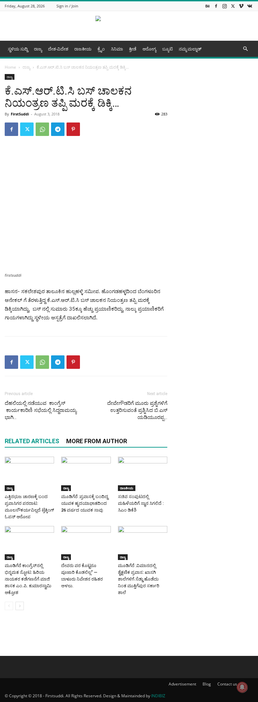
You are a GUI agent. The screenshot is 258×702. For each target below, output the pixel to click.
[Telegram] (57, 129)
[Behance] (207, 5)
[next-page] (19, 606)
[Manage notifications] (242, 687)
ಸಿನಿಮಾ (117, 49)
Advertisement (182, 684)
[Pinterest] (73, 129)
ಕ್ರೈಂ (101, 49)
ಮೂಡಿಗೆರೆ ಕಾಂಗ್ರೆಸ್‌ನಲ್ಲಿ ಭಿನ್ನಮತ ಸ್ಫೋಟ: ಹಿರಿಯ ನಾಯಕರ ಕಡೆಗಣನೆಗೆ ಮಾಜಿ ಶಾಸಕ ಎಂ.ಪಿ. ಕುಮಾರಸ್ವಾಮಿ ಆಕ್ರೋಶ (28, 579)
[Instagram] (224, 5)
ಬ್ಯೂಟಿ (167, 49)
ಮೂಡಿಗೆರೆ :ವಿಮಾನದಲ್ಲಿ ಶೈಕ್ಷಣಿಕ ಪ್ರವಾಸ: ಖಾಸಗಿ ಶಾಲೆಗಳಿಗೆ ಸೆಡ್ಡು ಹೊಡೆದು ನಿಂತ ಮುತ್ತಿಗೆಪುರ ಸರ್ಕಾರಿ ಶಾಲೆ (138, 579)
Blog (207, 684)
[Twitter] (232, 5)
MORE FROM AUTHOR (96, 441)
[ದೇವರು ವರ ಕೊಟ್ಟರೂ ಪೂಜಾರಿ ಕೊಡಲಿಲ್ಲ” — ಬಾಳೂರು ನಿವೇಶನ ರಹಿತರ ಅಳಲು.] (86, 543)
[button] (245, 49)
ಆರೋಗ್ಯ (149, 49)
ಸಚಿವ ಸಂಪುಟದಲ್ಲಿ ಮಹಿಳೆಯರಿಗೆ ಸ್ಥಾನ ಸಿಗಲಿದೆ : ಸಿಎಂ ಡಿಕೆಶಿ (141, 503)
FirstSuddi (20, 113)
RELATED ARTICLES (32, 441)
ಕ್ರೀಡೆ (132, 49)
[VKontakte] (249, 5)
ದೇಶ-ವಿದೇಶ (58, 49)
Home (10, 67)
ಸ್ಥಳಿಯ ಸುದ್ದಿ (18, 49)
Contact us (227, 684)
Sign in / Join (67, 5)
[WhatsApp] (42, 129)
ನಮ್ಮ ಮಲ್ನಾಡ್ (190, 49)
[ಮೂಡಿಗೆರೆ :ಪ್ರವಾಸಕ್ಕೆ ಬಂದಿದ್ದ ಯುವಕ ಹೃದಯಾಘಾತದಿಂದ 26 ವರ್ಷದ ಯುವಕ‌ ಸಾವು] (86, 474)
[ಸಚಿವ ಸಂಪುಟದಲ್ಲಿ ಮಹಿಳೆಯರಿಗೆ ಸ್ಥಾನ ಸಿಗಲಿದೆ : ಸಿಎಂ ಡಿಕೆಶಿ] (142, 474)
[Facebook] (216, 5)
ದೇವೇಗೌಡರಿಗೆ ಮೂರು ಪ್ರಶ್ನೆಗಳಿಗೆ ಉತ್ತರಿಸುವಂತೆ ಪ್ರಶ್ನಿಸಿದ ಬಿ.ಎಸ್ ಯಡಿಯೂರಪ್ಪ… (137, 410)
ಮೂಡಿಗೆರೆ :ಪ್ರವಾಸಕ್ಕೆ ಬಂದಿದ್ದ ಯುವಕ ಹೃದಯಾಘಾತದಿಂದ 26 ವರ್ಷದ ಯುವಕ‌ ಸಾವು (84, 503)
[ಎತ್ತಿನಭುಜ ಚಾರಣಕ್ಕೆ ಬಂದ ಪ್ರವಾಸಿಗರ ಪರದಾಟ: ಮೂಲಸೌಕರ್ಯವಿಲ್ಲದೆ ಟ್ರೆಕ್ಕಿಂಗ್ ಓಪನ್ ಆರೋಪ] (29, 474)
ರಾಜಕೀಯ (82, 49)
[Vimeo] (241, 5)
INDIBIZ (158, 696)
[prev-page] (9, 606)
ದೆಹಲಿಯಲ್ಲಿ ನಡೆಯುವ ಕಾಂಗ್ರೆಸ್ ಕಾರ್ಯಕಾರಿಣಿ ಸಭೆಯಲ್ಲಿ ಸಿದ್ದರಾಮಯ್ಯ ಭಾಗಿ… (41, 410)
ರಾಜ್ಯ (38, 49)
